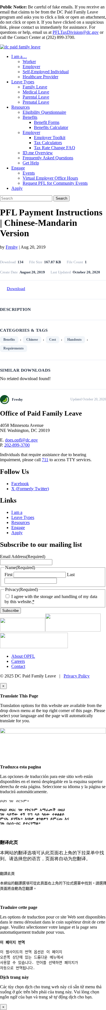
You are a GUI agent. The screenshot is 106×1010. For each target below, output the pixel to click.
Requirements (13, 348)
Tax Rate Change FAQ (54, 147)
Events (29, 173)
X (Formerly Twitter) (30, 488)
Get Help (31, 162)
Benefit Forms (46, 122)
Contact (18, 666)
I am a (16, 512)
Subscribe (10, 610)
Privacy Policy (77, 676)
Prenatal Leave (36, 102)
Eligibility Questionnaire (44, 112)
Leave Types (22, 81)
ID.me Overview (38, 152)
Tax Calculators (48, 142)
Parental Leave (36, 97)
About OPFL (23, 656)
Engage (18, 168)
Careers (18, 661)
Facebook (20, 483)
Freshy (12, 247)
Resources (20, 107)
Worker (29, 61)
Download (16, 288)
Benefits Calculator (51, 127)
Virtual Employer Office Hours (50, 178)
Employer (31, 66)
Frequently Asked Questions (48, 157)
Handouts (74, 340)
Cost (52, 340)
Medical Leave (36, 92)
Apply (17, 188)
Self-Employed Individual (46, 71)
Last (71, 574)
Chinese (32, 340)
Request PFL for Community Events (55, 183)
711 (45, 459)
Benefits (30, 117)
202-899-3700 (17, 445)
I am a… (19, 56)
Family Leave (35, 86)
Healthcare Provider (40, 76)
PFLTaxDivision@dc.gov (76, 32)
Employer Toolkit (49, 137)
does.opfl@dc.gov (21, 440)
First (8, 574)
